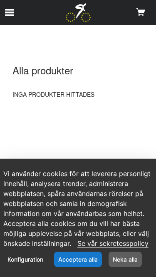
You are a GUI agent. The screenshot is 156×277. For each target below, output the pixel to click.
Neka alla (125, 259)
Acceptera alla (78, 259)
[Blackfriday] (78, 13)
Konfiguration (25, 259)
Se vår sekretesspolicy (113, 243)
